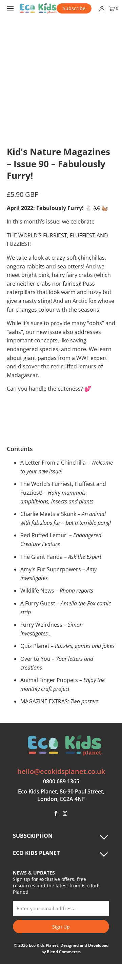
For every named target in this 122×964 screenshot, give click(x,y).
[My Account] (101, 8)
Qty (11, 405)
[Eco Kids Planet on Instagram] (65, 814)
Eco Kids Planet (43, 945)
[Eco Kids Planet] (38, 8)
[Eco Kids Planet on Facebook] (56, 814)
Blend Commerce (63, 952)
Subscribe (74, 8)
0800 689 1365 (61, 781)
